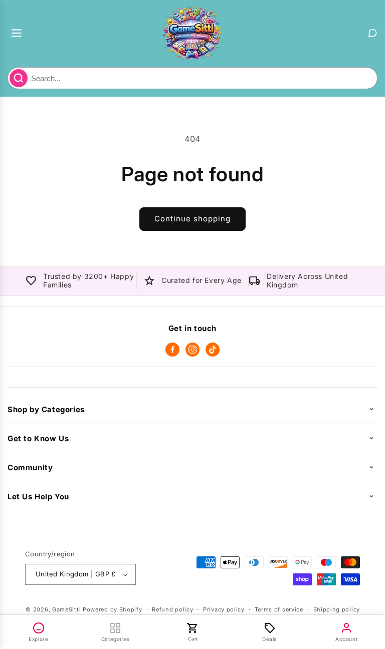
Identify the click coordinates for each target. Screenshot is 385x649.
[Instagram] (192, 350)
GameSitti (66, 609)
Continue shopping (192, 218)
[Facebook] (172, 350)
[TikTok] (213, 350)
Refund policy (172, 609)
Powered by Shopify (112, 609)
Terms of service (279, 609)
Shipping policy (336, 609)
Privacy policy (224, 609)
